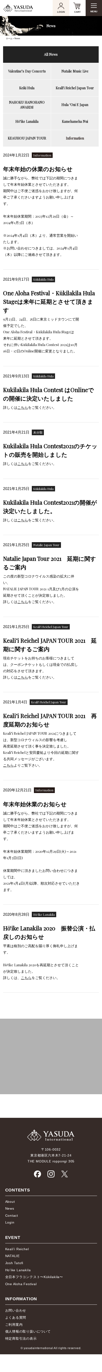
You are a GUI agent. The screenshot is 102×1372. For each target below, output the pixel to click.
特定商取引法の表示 (21, 1338)
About (10, 1201)
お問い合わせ (15, 1310)
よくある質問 (15, 1317)
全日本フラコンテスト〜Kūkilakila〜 (34, 1277)
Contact (11, 1215)
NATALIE (12, 1256)
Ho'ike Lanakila (18, 1270)
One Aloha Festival (21, 1284)
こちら (22, 407)
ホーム (9, 38)
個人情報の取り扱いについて (28, 1331)
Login (9, 1222)
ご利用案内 (14, 1324)
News (9, 1208)
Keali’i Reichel (17, 1249)
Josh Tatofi (14, 1263)
